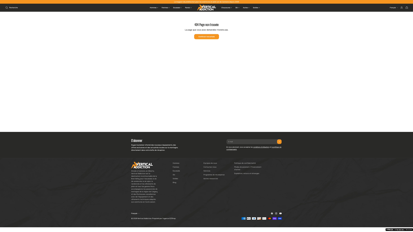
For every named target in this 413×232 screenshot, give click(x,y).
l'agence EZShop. (169, 218)
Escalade (176, 171)
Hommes (176, 163)
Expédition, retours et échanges (246, 173)
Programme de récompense (214, 175)
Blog (174, 182)
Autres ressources (210, 179)
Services (206, 171)
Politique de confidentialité (245, 163)
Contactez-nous (209, 167)
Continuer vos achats (206, 36)
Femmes (176, 167)
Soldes (175, 179)
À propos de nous (210, 163)
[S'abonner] (279, 141)
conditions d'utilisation (261, 147)
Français (393, 7)
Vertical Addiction (144, 218)
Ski (174, 175)
